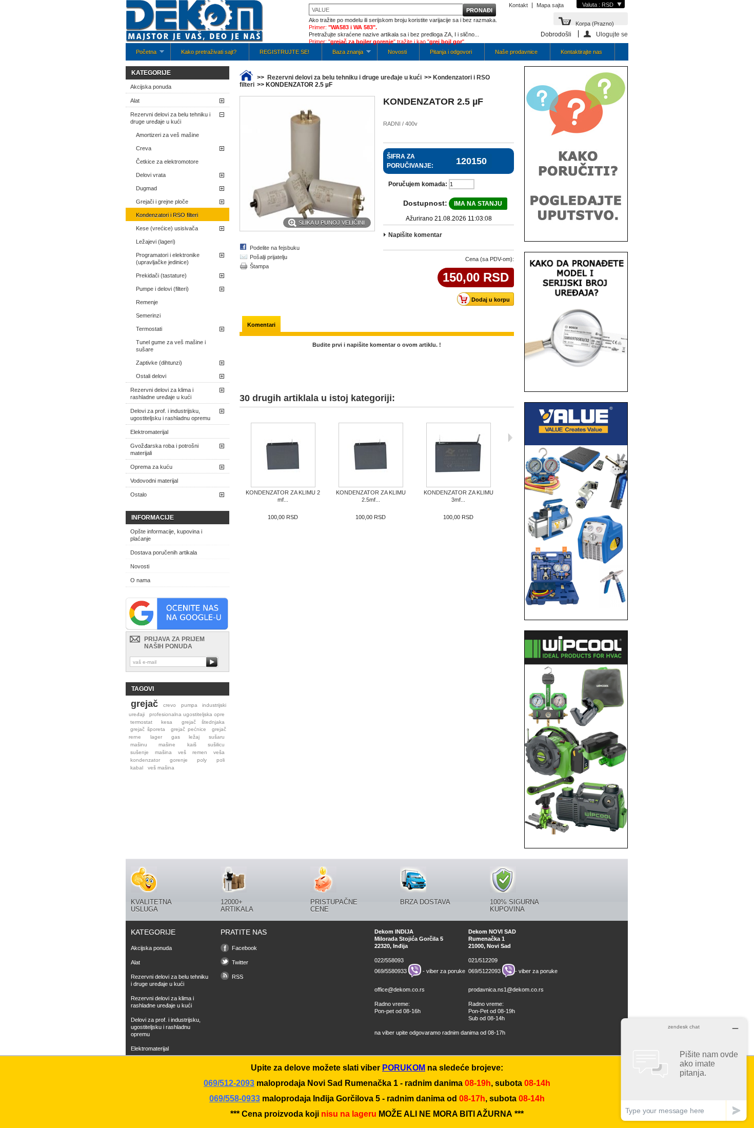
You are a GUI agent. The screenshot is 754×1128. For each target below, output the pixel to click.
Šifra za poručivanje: (410, 161)
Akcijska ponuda (150, 87)
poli (220, 760)
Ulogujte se (612, 34)
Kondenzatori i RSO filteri (167, 215)
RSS (237, 977)
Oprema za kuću (151, 467)
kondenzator (145, 760)
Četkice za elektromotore (167, 162)
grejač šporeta (147, 729)
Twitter (240, 962)
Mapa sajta (550, 5)
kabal (136, 767)
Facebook (244, 948)
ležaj (194, 737)
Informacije (152, 517)
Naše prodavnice (516, 52)
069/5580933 (390, 970)
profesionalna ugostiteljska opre (187, 714)
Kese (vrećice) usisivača (167, 228)
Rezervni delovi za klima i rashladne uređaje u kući (161, 393)
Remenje (147, 302)
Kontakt (518, 5)
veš (182, 752)
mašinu (138, 744)
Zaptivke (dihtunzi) (159, 363)
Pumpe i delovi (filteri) (162, 289)
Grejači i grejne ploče (162, 202)
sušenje (139, 752)
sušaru (217, 737)
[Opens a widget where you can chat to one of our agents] (683, 1069)
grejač (144, 704)
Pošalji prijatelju (268, 257)
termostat (141, 722)
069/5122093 (484, 970)
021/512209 (483, 960)
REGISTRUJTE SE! (284, 52)
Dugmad (146, 188)
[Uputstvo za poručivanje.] (576, 227)
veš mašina (161, 767)
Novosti (397, 52)
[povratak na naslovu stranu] (246, 77)
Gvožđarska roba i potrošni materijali (164, 449)
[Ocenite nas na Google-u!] (177, 628)
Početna (141, 55)
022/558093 (389, 960)
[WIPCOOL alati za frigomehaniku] (576, 834)
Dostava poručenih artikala (163, 552)
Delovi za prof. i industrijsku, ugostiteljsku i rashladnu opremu (170, 414)
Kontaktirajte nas (581, 52)
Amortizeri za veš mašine (167, 135)
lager (156, 737)
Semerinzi (148, 315)
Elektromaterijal (149, 432)
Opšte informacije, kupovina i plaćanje (166, 535)
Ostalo (138, 494)
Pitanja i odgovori (451, 52)
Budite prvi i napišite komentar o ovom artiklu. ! (376, 345)
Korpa (595, 23)
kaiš (191, 744)
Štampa (259, 266)
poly (202, 760)
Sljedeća (510, 437)
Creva (143, 148)
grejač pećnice (188, 729)
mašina (163, 752)
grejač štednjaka (203, 722)
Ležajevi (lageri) (155, 242)
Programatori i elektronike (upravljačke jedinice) (168, 258)
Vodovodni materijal (154, 481)
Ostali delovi (151, 376)
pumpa (189, 705)
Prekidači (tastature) (161, 275)
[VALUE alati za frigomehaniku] (576, 606)
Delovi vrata (151, 175)
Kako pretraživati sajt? (208, 52)
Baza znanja (342, 55)
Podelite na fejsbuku (275, 248)
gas (175, 737)
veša (219, 752)
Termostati (149, 329)
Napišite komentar (415, 235)
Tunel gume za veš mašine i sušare (171, 345)
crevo (169, 705)
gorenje (179, 760)
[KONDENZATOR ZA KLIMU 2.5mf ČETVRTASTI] (370, 456)
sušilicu (216, 744)
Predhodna (242, 437)
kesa (166, 722)
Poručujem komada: (417, 184)
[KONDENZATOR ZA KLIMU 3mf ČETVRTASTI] (458, 456)
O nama (140, 580)
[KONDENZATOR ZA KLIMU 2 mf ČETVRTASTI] (283, 456)
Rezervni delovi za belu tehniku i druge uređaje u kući (170, 118)
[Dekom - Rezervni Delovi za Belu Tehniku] (194, 22)
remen (199, 752)
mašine (166, 744)
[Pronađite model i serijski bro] (576, 377)
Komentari (261, 325)
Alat (135, 100)
